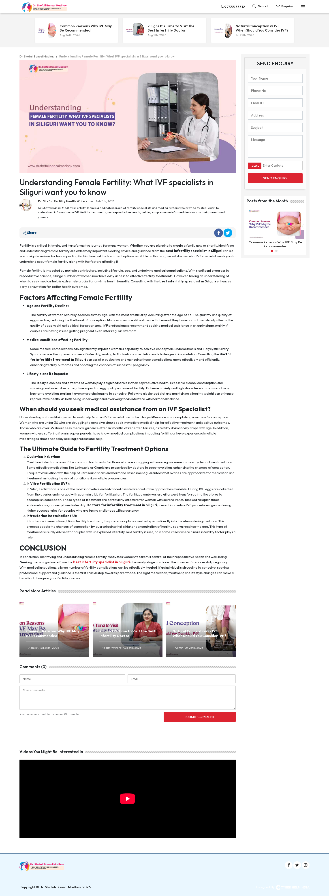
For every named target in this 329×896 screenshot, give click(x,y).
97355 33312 (234, 6)
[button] (272, 251)
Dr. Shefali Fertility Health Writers (63, 201)
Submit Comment (200, 717)
